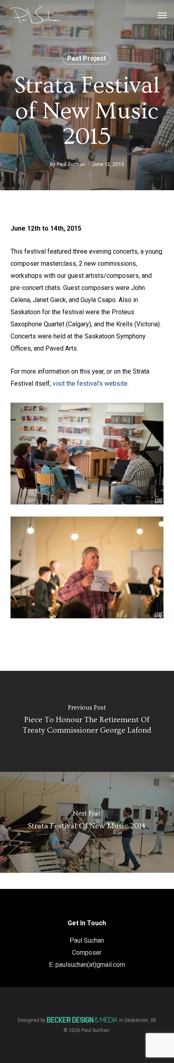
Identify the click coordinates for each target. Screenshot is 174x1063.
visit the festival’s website (90, 383)
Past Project (86, 58)
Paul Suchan (71, 164)
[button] (162, 15)
